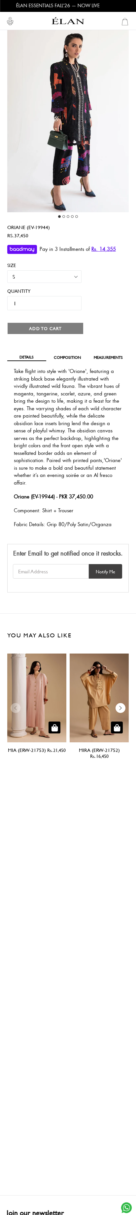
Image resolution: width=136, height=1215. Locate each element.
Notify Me (105, 571)
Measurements (108, 357)
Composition (67, 357)
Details (26, 357)
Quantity (16, 290)
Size (11, 265)
